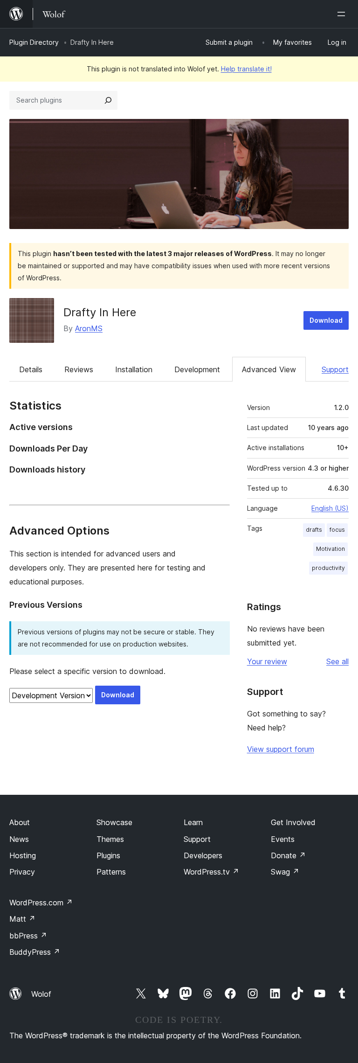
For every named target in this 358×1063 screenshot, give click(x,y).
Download (326, 320)
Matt (22, 919)
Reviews (78, 369)
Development (197, 369)
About (19, 822)
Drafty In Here (99, 312)
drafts (314, 529)
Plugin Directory (34, 42)
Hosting (22, 855)
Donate (288, 855)
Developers (203, 855)
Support (335, 369)
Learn (193, 822)
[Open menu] (343, 14)
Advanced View (269, 369)
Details (30, 369)
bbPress (28, 935)
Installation (133, 369)
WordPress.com (41, 902)
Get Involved (293, 822)
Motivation (330, 548)
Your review (267, 661)
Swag (285, 871)
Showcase (114, 822)
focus (337, 529)
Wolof (41, 994)
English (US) (330, 508)
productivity (328, 567)
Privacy (22, 871)
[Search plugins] (108, 100)
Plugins (108, 855)
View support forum (280, 749)
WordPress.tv (211, 871)
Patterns (111, 871)
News (19, 839)
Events (283, 839)
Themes (110, 839)
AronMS (89, 328)
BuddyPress (34, 952)
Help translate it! (246, 69)
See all (337, 661)
